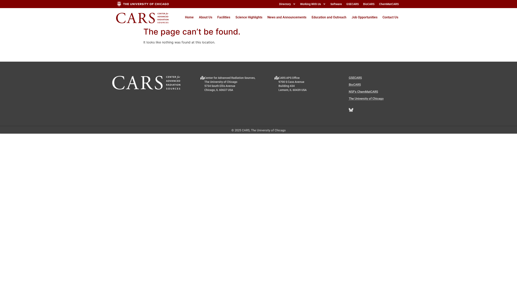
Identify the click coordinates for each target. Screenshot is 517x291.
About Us (205, 17)
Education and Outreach (329, 17)
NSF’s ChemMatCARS (363, 92)
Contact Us (390, 17)
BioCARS (355, 84)
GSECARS (355, 78)
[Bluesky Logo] (351, 110)
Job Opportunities (364, 17)
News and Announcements (286, 17)
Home (189, 17)
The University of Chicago (366, 98)
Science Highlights (248, 17)
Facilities (223, 17)
